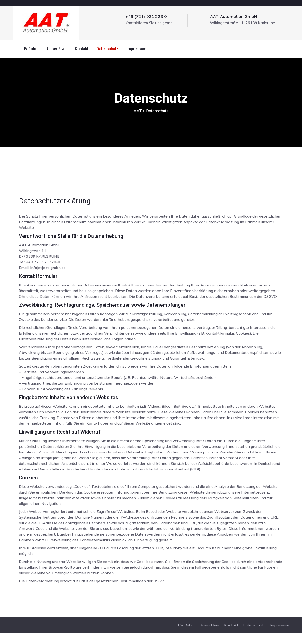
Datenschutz (107, 48)
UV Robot (30, 48)
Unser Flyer (57, 48)
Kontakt (81, 48)
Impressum (136, 48)
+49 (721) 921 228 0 (146, 16)
